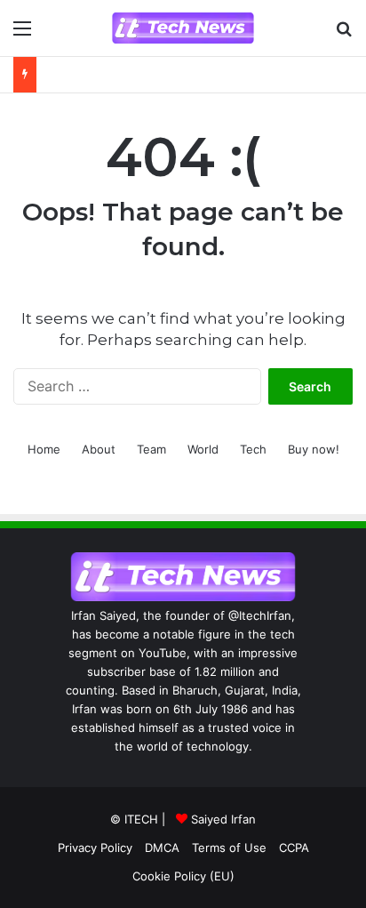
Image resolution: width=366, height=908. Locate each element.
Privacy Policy (95, 847)
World (203, 449)
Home (44, 449)
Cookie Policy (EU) (183, 876)
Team (151, 449)
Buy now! (313, 449)
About (98, 449)
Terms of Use (229, 847)
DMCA (162, 847)
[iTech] (183, 28)
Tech (253, 449)
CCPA (294, 847)
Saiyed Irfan (223, 819)
